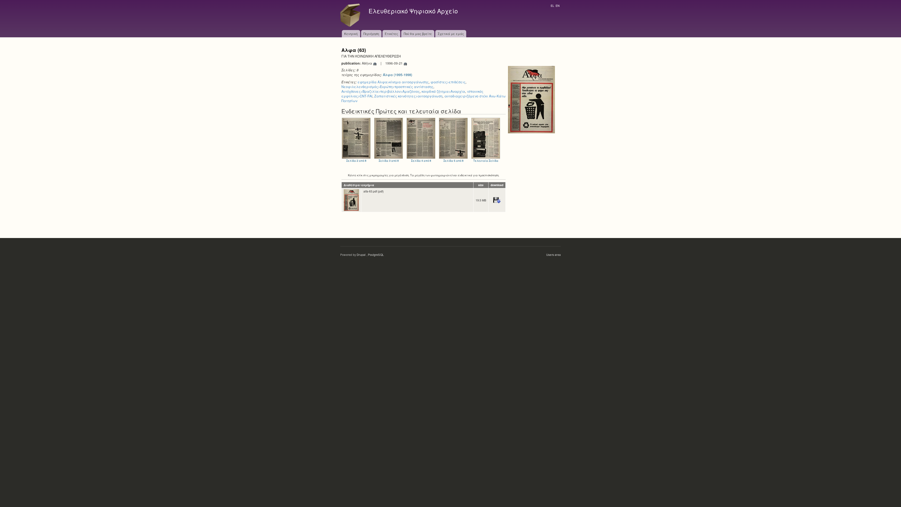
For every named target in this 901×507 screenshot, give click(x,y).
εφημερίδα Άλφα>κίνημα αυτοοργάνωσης (393, 82)
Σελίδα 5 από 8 (453, 160)
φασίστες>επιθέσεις (448, 82)
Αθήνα (367, 63)
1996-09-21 (394, 63)
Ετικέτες (391, 33)
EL (552, 6)
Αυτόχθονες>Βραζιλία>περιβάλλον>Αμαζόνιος (380, 91)
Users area (553, 255)
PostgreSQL (376, 255)
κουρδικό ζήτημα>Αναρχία (443, 91)
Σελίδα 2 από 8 (356, 160)
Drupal (361, 255)
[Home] (351, 15)
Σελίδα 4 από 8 (421, 160)
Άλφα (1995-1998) (397, 74)
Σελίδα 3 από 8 (389, 160)
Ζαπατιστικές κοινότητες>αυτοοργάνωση (408, 96)
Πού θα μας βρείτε (418, 33)
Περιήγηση (371, 33)
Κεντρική (351, 33)
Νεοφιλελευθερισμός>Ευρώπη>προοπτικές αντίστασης (387, 86)
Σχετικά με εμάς (451, 33)
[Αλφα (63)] (531, 99)
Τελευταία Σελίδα (485, 160)
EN (558, 6)
